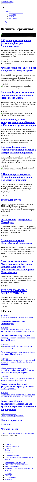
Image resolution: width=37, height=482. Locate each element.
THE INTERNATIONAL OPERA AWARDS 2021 (14, 291)
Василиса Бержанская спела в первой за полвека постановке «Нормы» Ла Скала (18, 95)
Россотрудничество (11, 466)
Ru (6, 22)
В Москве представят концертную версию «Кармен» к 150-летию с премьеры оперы (18, 122)
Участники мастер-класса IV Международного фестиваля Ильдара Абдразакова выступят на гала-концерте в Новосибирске (17, 267)
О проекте (8, 474)
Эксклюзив (13, 18)
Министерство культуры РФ (15, 463)
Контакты (8, 479)
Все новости (5, 315)
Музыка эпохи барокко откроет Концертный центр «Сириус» (18, 69)
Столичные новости (16, 13)
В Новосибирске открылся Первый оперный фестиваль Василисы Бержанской (17, 177)
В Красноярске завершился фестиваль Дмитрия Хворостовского (16, 43)
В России (12, 15)
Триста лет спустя (11, 199)
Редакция (8, 475)
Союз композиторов (12, 455)
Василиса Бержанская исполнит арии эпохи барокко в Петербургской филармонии (18, 150)
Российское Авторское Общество (16, 464)
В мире (11, 16)
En (6, 24)
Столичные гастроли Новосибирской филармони (16, 241)
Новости (8, 11)
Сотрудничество (10, 477)
